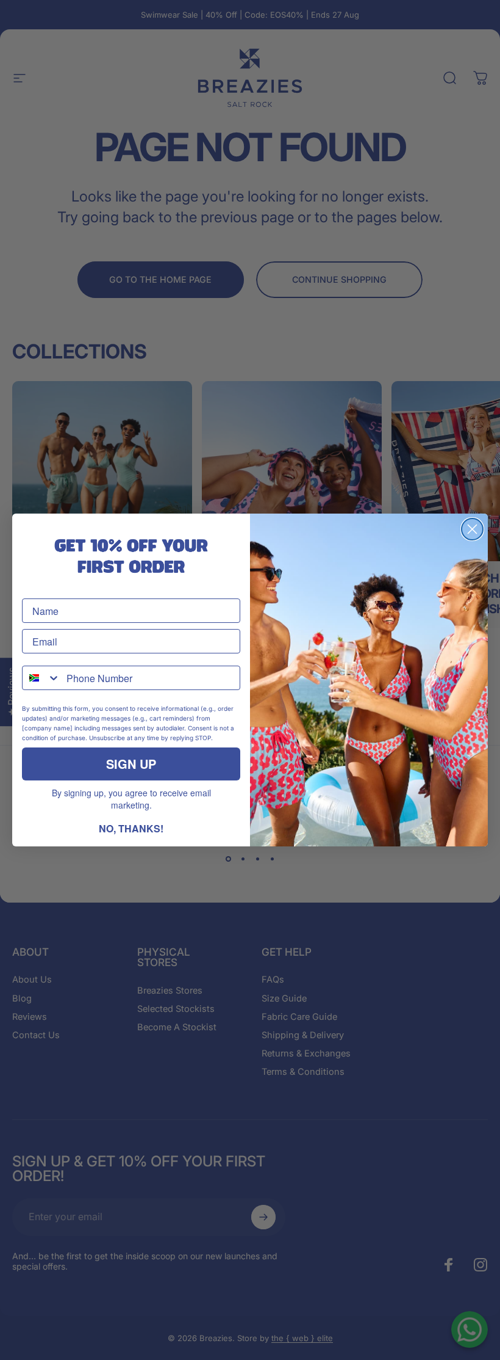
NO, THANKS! (131, 828)
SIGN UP (131, 764)
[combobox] (41, 677)
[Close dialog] (472, 529)
